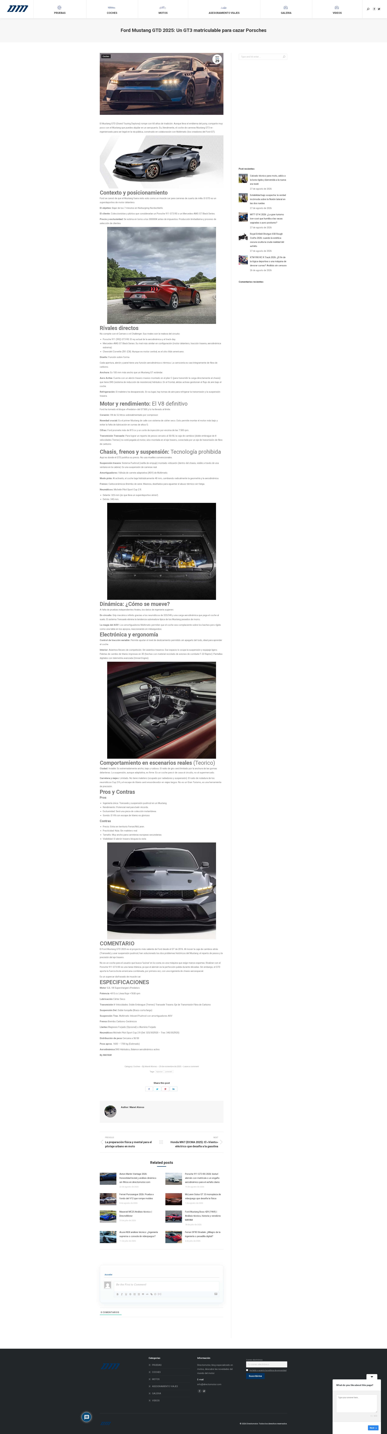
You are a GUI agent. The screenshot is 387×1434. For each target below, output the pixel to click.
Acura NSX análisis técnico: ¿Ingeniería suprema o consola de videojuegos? (138, 1234)
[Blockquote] (143, 1294)
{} (155, 1294)
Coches (106, 56)
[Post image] (108, 1179)
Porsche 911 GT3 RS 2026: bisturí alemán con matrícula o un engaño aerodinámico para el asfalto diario (202, 1178)
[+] (159, 1294)
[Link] (151, 1294)
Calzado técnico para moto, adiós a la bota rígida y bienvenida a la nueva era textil (268, 179)
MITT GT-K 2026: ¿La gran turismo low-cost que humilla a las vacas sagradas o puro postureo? (267, 218)
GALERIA (156, 1393)
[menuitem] (60, 9)
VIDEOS (156, 1400)
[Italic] (122, 1294)
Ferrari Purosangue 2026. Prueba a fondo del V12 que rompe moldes (136, 1196)
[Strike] (130, 1294)
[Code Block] (147, 1294)
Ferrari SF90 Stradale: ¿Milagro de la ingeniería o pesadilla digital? (202, 1234)
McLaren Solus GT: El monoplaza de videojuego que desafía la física (203, 1196)
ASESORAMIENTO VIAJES (165, 1386)
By (149, 1066)
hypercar (159, 1071)
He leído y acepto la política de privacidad (267, 1370)
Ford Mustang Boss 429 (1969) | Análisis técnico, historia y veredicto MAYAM (203, 1215)
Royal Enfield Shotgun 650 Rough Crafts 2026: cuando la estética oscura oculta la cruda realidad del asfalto (267, 240)
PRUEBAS (157, 1365)
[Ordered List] (134, 1294)
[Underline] (126, 1294)
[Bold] (117, 1294)
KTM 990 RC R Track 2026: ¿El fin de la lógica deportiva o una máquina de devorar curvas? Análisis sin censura (268, 261)
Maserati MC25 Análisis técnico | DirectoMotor (135, 1213)
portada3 (168, 1071)
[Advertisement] (261, 112)
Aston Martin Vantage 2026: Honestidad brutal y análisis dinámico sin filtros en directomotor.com (137, 1178)
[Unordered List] (139, 1294)
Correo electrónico (254, 1360)
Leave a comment (191, 1066)
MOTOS (156, 1379)
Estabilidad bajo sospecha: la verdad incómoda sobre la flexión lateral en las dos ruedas (268, 199)
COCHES (156, 1372)
